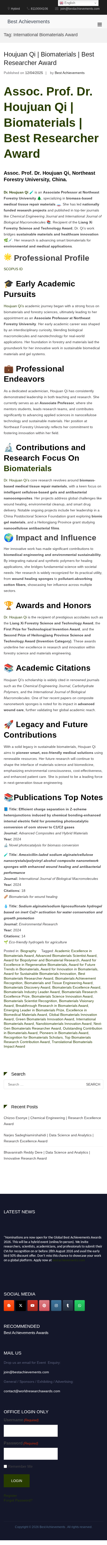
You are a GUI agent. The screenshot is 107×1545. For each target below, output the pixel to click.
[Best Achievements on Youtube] (32, 1305)
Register (10, 1496)
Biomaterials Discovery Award (27, 987)
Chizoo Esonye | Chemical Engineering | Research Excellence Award (52, 1121)
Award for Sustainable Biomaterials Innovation (40, 974)
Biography (28, 951)
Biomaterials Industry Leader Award (32, 992)
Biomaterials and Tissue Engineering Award (58, 983)
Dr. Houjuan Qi (15, 617)
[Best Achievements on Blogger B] (9, 1305)
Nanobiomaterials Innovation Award (64, 1024)
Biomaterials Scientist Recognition (30, 1001)
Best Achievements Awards (26, 1333)
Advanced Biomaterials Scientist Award (66, 956)
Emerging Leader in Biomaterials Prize (34, 1010)
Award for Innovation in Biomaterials (69, 969)
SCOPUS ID (13, 269)
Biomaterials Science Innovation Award (62, 996)
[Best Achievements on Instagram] (56, 1305)
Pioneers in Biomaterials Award (64, 1033)
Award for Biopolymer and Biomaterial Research (41, 960)
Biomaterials (29, 468)
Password (21, 1443)
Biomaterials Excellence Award (76, 987)
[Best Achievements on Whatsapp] (79, 1305)
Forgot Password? (18, 1500)
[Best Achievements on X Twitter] (20, 1305)
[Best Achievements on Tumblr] (68, 1305)
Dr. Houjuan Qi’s (16, 480)
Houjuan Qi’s (14, 306)
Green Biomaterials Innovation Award (45, 1019)
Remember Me (20, 1466)
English (69, 3)
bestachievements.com (69, 1258)
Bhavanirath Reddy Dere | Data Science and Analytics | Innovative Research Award (47, 1155)
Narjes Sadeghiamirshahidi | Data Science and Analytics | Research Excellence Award (49, 1138)
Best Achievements (28, 21)
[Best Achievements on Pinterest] (44, 1305)
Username (21, 1420)
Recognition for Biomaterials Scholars (33, 1037)
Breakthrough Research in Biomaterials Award (52, 1006)
